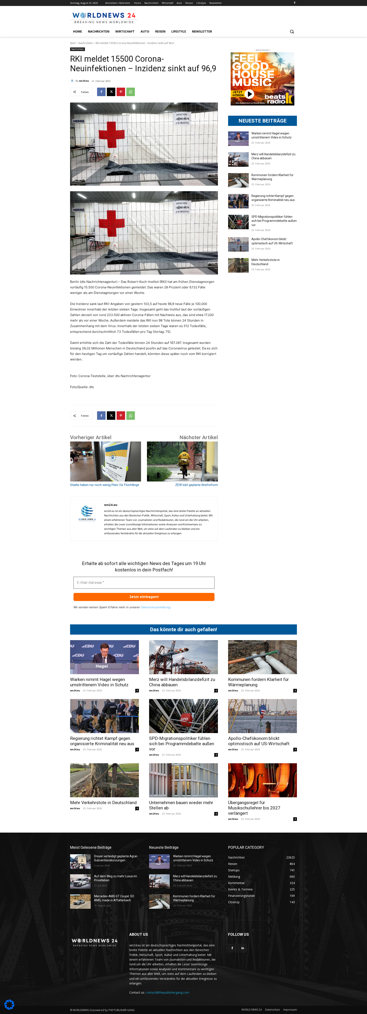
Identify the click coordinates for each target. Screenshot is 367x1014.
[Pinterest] (121, 92)
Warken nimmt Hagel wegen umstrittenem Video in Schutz (99, 682)
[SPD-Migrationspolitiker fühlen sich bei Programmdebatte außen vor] (238, 222)
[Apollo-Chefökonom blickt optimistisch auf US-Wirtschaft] (238, 244)
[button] (292, 31)
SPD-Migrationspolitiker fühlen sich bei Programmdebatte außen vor (274, 221)
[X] (111, 92)
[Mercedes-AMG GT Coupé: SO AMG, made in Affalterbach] (80, 901)
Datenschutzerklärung (155, 607)
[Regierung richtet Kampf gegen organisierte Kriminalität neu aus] (238, 201)
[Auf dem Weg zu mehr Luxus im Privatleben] (80, 881)
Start (73, 43)
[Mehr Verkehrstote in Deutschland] (238, 265)
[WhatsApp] (130, 92)
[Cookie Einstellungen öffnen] (9, 1008)
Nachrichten (85, 43)
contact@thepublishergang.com (167, 992)
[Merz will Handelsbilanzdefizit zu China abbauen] (238, 159)
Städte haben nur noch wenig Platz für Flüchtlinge (104, 485)
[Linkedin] (243, 948)
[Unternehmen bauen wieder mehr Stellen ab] (183, 780)
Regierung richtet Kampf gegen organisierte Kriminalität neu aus (102, 741)
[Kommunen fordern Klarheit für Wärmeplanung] (238, 180)
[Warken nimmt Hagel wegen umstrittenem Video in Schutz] (238, 138)
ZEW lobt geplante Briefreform (196, 485)
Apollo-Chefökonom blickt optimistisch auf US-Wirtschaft (258, 741)
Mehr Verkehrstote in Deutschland (103, 802)
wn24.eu (84, 80)
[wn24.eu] (73, 81)
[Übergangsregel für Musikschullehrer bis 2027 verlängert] (262, 780)
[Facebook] (294, 3)
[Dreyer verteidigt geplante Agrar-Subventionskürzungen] (80, 861)
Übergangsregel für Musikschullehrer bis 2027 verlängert (254, 808)
